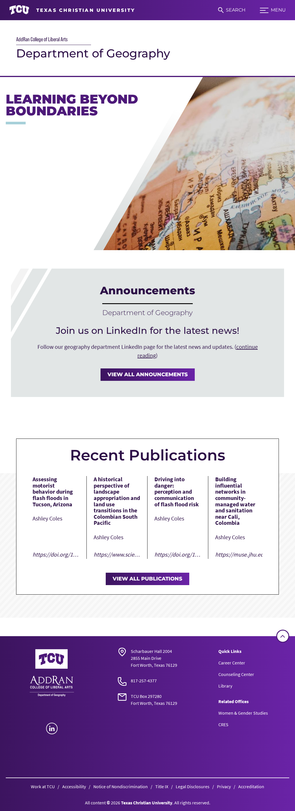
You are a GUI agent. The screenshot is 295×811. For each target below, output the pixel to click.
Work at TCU (43, 786)
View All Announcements (147, 374)
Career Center (231, 663)
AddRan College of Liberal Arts (42, 39)
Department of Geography (93, 53)
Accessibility (74, 786)
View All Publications (147, 579)
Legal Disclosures (192, 786)
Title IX (161, 786)
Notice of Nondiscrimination (120, 786)
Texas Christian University (146, 803)
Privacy (224, 786)
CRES (223, 724)
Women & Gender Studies (243, 713)
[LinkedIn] (52, 728)
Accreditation (251, 786)
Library (225, 686)
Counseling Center (236, 674)
